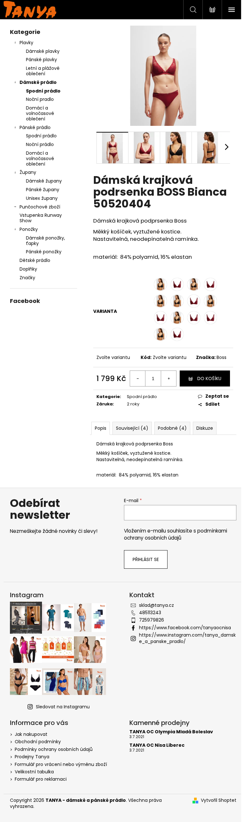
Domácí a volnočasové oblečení (40, 113)
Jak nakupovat (31, 734)
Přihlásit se (146, 559)
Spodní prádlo (43, 91)
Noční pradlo (40, 99)
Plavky (26, 42)
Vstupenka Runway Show (41, 218)
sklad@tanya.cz (156, 605)
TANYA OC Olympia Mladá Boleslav (171, 731)
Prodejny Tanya (32, 756)
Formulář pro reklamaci (41, 779)
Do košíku (209, 378)
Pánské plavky (41, 59)
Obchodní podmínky (38, 741)
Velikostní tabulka (34, 772)
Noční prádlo (40, 144)
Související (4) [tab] (132, 428)
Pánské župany (42, 189)
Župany (28, 172)
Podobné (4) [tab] (172, 428)
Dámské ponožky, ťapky (45, 241)
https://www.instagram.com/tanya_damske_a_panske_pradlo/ (187, 638)
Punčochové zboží (40, 207)
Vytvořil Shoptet (218, 800)
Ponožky (29, 229)
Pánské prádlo (35, 127)
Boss (221, 357)
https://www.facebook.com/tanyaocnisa (185, 627)
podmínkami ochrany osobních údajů (175, 534)
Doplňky (28, 269)
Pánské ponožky (44, 251)
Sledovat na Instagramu (63, 707)
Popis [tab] (100, 428)
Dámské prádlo (38, 82)
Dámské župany (44, 181)
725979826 (151, 620)
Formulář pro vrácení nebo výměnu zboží (61, 764)
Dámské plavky (43, 51)
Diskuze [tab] (204, 428)
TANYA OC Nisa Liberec (156, 745)
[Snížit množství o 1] (137, 378)
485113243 (150, 612)
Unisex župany (42, 198)
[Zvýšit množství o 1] (168, 378)
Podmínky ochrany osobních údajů (54, 749)
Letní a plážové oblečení (43, 71)
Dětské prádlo (35, 260)
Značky (27, 277)
